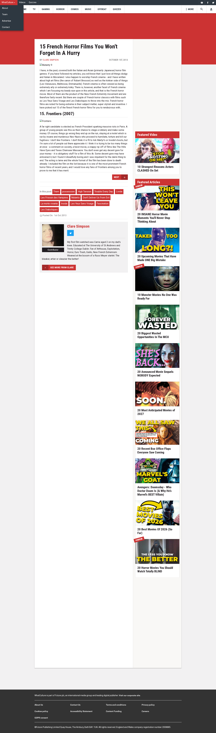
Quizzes (32, 2)
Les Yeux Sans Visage (82, 203)
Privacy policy (148, 705)
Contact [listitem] (6, 27)
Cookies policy (41, 711)
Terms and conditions (116, 705)
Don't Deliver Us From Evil (96, 197)
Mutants (75, 197)
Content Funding (114, 711)
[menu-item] (24, 9)
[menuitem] (8, 2)
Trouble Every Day (103, 191)
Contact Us (75, 705)
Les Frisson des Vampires (54, 197)
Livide (119, 191)
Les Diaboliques (49, 209)
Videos (22, 2)
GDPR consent (41, 718)
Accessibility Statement (81, 711)
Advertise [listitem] (6, 21)
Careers (145, 711)
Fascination (102, 203)
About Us (39, 705)
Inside (64, 203)
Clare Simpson (51, 59)
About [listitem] (5, 8)
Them (56, 191)
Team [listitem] (4, 14)
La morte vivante (49, 203)
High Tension (84, 191)
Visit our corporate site (129, 695)
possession (68, 191)
